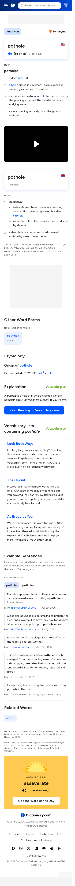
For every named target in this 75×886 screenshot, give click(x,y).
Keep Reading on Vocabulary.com (34, 410)
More (27, 31)
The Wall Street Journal (23, 607)
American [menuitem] (12, 31)
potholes (11, 71)
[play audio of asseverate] (24, 790)
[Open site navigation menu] (6, 5)
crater (10, 718)
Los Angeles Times (21, 647)
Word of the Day (36, 777)
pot (41, 373)
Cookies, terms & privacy (36, 840)
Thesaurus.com (66, 5)
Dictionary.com (13, 5)
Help (60, 834)
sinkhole (18, 215)
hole (21, 78)
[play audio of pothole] (10, 54)
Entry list (14, 834)
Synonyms (59, 31)
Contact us (46, 834)
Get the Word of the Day (36, 801)
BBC (13, 677)
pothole (26, 365)
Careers (29, 834)
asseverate (36, 783)
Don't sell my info (36, 855)
